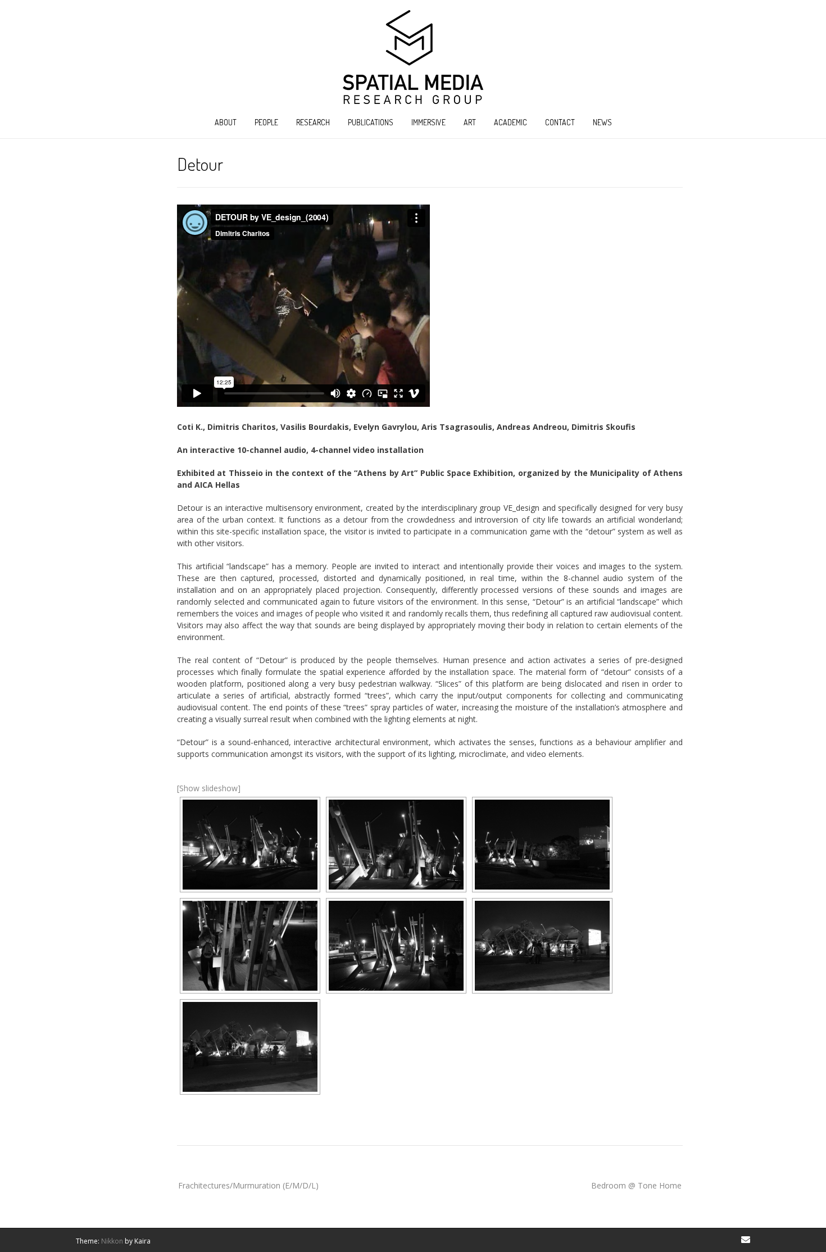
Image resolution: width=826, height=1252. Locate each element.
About (226, 122)
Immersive (428, 122)
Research (313, 122)
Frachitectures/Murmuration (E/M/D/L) (248, 1185)
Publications (370, 122)
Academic (510, 122)
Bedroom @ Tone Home (636, 1185)
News (602, 122)
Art (470, 122)
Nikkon (112, 1241)
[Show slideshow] (208, 788)
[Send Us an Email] (745, 1239)
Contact (560, 122)
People (266, 122)
